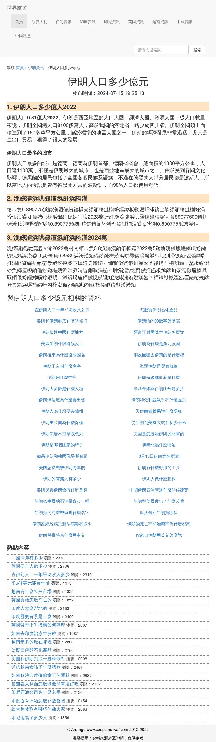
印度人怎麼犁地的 (29, 608)
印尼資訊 (112, 21)
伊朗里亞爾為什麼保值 (62, 422)
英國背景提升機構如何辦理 (38, 624)
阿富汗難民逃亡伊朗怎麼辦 (159, 332)
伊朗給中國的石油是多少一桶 (62, 501)
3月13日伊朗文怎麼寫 (159, 456)
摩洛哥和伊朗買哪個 (159, 512)
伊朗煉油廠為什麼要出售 (62, 400)
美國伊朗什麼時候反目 (62, 343)
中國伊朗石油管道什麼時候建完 (158, 490)
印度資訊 (88, 21)
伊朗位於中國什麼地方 (62, 332)
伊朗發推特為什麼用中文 (62, 535)
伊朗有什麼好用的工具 (159, 467)
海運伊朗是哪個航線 (159, 366)
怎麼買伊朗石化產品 (159, 309)
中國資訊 (184, 21)
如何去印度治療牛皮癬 (33, 633)
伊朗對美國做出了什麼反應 (159, 501)
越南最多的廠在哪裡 (31, 641)
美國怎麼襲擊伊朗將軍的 (62, 467)
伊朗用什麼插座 (62, 377)
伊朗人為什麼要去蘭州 (62, 411)
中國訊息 (23, 35)
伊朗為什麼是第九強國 (159, 343)
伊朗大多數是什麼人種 (62, 388)
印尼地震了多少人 (29, 717)
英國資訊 (136, 21)
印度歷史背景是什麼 (31, 616)
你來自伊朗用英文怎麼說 (159, 535)
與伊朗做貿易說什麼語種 (159, 411)
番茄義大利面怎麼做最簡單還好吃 (45, 683)
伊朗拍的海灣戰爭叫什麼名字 (62, 512)
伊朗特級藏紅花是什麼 (159, 377)
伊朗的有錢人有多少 (62, 478)
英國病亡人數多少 (29, 566)
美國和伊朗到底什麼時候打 (62, 321)
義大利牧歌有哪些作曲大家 (38, 709)
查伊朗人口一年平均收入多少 (62, 309)
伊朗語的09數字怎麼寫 (159, 321)
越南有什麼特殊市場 (31, 591)
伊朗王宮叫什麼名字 (62, 366)
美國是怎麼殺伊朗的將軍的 (159, 433)
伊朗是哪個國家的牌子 (62, 445)
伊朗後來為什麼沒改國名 (62, 354)
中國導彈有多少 (27, 557)
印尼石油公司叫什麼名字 (36, 692)
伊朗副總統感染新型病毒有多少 (62, 523)
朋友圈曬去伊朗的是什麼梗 (159, 354)
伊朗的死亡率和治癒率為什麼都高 (158, 523)
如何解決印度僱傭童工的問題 (40, 675)
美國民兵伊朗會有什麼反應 (62, 490)
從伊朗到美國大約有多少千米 (158, 422)
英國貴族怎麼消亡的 (31, 599)
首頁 (19, 21)
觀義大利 (39, 21)
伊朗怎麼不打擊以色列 (62, 433)
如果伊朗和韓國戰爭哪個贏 (62, 456)
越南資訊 (160, 21)
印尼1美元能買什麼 (30, 582)
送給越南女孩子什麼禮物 (36, 667)
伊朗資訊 (63, 21)
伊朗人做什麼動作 (159, 478)
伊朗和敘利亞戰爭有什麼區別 (158, 400)
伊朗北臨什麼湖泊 (159, 445)
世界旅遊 (17, 7)
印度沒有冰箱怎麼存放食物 (38, 700)
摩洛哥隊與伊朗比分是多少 (159, 388)
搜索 (197, 49)
